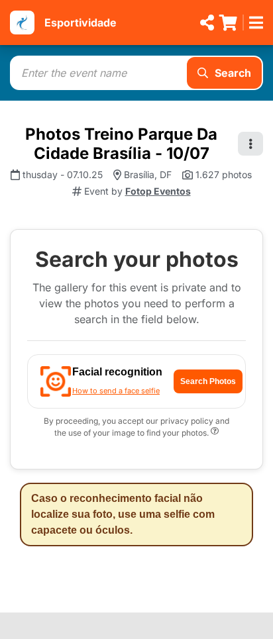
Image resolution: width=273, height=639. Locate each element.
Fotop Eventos (158, 191)
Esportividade (80, 22)
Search (233, 72)
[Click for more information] (215, 433)
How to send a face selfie (116, 390)
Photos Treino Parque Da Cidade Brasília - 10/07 (121, 143)
